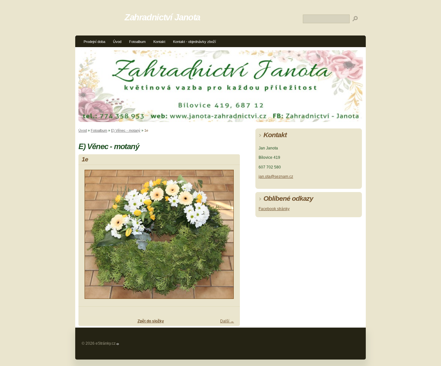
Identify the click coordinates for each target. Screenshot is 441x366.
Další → (227, 321)
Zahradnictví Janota (162, 17)
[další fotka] (229, 237)
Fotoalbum (137, 42)
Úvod (117, 42)
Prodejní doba (94, 42)
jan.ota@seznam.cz (276, 176)
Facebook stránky (274, 209)
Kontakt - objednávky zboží (194, 42)
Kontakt (159, 42)
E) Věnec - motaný (125, 130)
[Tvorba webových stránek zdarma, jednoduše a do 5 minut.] (118, 343)
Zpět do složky (151, 321)
